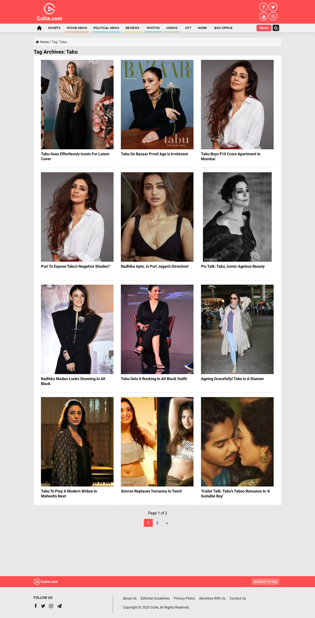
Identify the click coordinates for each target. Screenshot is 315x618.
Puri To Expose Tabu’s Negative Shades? (75, 266)
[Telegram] (59, 606)
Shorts (54, 28)
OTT (188, 28)
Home (39, 28)
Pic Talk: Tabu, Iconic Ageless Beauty (233, 266)
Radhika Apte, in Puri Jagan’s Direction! (155, 266)
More (202, 28)
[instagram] (273, 16)
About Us (129, 598)
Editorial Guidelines (155, 598)
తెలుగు (264, 28)
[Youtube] (263, 16)
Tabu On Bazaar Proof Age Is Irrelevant (154, 154)
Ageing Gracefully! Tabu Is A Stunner (232, 378)
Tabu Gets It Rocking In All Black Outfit (154, 378)
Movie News (77, 28)
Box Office (223, 28)
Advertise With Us (212, 598)
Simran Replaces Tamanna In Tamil (151, 491)
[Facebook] (263, 7)
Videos (172, 28)
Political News (106, 28)
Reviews (132, 28)
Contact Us (238, 598)
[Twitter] (273, 7)
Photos (153, 28)
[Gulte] (49, 11)
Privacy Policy (184, 598)
